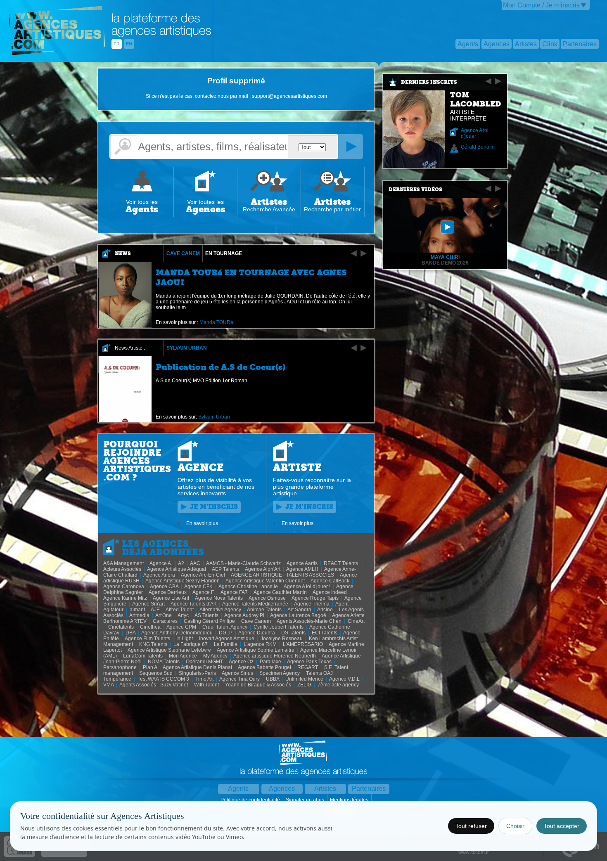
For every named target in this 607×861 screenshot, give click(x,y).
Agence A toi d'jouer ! (474, 133)
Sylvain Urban (186, 348)
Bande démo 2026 (445, 263)
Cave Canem (183, 253)
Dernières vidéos (415, 189)
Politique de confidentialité (251, 800)
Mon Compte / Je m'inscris (541, 5)
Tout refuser (471, 826)
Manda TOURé (216, 322)
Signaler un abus (305, 800)
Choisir (515, 826)
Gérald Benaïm (478, 147)
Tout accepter (561, 826)
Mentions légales (350, 800)
